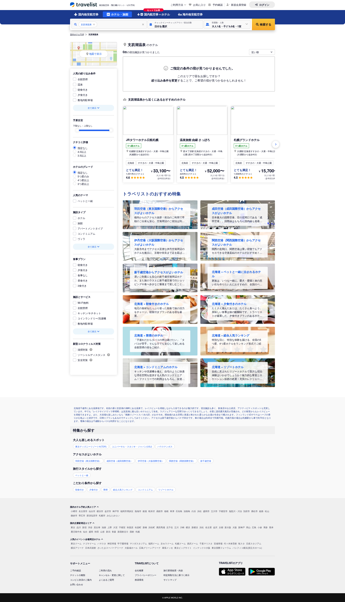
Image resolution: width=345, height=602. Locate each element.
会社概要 (139, 570)
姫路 (261, 511)
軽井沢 (151, 511)
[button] (175, 24)
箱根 (166, 511)
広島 (254, 527)
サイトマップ (170, 579)
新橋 (145, 527)
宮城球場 (218, 543)
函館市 (159, 511)
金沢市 (108, 511)
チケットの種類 (77, 575)
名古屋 (208, 527)
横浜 (188, 527)
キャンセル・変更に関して (112, 575)
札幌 (137, 531)
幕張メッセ (167, 547)
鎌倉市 (74, 515)
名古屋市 (83, 511)
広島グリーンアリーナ (150, 547)
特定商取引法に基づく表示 (176, 575)
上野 (109, 527)
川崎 (182, 527)
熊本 (271, 527)
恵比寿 (97, 527)
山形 (102, 531)
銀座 (145, 511)
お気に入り (199, 4)
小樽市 (74, 511)
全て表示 (92, 107)
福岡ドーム (153, 543)
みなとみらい (113, 515)
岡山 (248, 527)
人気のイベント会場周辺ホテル (85, 539)
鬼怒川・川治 (235, 511)
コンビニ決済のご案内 (81, 579)
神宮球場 (111, 543)
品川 (79, 527)
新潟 (108, 531)
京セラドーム (167, 543)
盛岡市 (206, 511)
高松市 (254, 511)
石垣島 (179, 511)
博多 (265, 527)
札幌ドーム (180, 543)
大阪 (235, 527)
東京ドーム (76, 543)
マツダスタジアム (138, 543)
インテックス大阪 (201, 547)
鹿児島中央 (76, 531)
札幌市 (102, 515)
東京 (73, 527)
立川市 (214, 511)
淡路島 (187, 511)
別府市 (246, 511)
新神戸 (241, 527)
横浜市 (100, 511)
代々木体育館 (230, 543)
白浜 (194, 511)
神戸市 (115, 511)
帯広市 (82, 515)
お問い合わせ (76, 584)
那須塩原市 (92, 515)
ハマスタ (101, 543)
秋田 (97, 531)
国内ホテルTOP (77, 34)
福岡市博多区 (126, 511)
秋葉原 (130, 527)
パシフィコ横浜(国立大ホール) (247, 547)
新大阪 (228, 527)
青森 (114, 531)
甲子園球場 (123, 543)
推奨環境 (139, 579)
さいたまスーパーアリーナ (110, 547)
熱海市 (138, 511)
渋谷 (90, 527)
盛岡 (91, 531)
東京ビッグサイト (183, 547)
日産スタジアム (253, 543)
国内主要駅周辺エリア (81, 523)
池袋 (104, 527)
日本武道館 (90, 547)
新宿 (84, 527)
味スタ (241, 543)
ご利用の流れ (105, 570)
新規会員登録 (238, 4)
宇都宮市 (223, 511)
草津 (172, 511)
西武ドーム (192, 543)
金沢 (215, 527)
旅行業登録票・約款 (173, 570)
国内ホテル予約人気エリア (83, 506)
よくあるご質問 (106, 579)
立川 (176, 527)
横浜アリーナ (77, 547)
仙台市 (92, 511)
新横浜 (195, 527)
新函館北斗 (123, 531)
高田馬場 (160, 527)
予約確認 (218, 4)
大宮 (115, 527)
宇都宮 (122, 527)
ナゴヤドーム (89, 543)
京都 (221, 527)
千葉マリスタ (205, 543)
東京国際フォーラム (221, 547)
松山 (267, 511)
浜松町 (151, 527)
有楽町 (138, 527)
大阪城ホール (131, 547)
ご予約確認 (75, 570)
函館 (132, 531)
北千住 (169, 527)
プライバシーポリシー (145, 575)
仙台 (85, 531)
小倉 (260, 527)
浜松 (199, 511)
